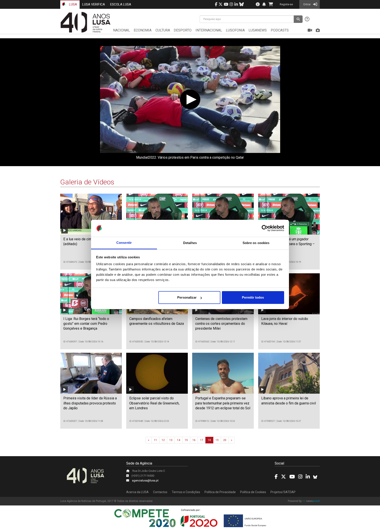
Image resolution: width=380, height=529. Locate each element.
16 (193, 440)
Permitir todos (253, 297)
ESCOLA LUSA (120, 4)
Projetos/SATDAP (283, 492)
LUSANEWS (257, 30)
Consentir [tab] (124, 243)
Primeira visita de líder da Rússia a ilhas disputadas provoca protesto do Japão (90, 403)
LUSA (72, 4)
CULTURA (162, 30)
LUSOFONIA (235, 30)
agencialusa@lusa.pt (145, 480)
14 (178, 440)
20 (224, 440)
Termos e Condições (186, 492)
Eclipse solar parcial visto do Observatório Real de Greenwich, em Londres (154, 403)
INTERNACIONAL (208, 30)
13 (170, 440)
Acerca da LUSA (137, 492)
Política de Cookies (253, 492)
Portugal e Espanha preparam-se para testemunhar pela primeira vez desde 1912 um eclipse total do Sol (222, 403)
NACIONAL (121, 30)
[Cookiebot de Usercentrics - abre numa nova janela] (265, 228)
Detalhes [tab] (190, 243)
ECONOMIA (143, 30)
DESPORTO (183, 30)
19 (217, 440)
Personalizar (187, 297)
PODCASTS (280, 30)
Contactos (160, 492)
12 (163, 440)
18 (209, 440)
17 (201, 440)
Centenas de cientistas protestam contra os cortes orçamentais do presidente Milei (221, 324)
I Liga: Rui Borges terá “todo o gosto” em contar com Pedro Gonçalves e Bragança (86, 324)
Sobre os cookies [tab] (256, 243)
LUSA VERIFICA (93, 4)
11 (155, 440)
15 (186, 440)
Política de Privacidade (220, 492)
